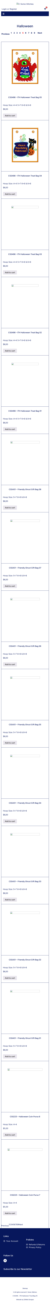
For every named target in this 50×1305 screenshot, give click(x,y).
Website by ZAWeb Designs (25, 1299)
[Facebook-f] (5, 1260)
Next (40, 33)
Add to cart (10, 115)
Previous (6, 34)
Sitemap (25, 1288)
